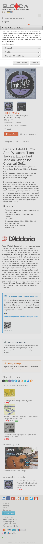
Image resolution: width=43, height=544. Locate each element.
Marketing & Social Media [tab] (14, 56)
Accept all (34, 63)
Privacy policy (10, 44)
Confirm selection (20, 63)
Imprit (3, 44)
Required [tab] (8, 48)
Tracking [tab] (8, 52)
